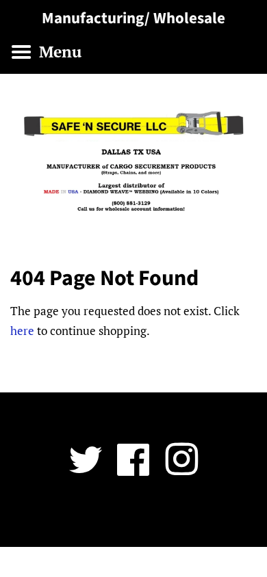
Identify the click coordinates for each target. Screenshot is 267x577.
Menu (58, 51)
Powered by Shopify (213, 517)
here (22, 330)
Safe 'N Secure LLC (128, 517)
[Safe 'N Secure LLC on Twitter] (85, 469)
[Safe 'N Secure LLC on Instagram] (181, 469)
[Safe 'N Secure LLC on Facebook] (133, 469)
